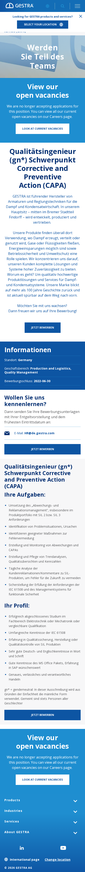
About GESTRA (16, 832)
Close (80, 16)
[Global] (47, 6)
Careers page (61, 116)
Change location (57, 859)
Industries (13, 811)
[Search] (62, 6)
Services (11, 821)
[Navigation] (77, 6)
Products (12, 800)
